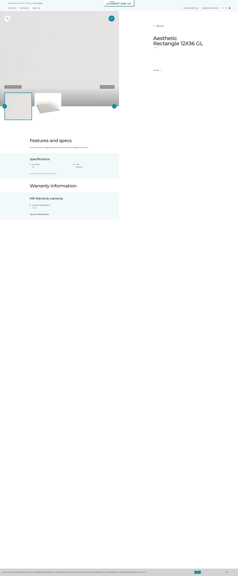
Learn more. (142, 572)
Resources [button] (24, 8)
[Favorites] (226, 8)
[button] (222, 8)
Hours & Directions (190, 8)
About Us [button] (36, 8)
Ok (198, 572)
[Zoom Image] (7, 18)
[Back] (4, 106)
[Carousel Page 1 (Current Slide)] (18, 106)
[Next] (114, 106)
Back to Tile (160, 26)
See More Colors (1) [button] (107, 87)
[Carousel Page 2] (48, 106)
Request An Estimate (210, 8)
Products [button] (12, 8)
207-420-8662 (37, 3)
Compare (156, 70)
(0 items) (229, 8)
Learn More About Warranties (39, 214)
